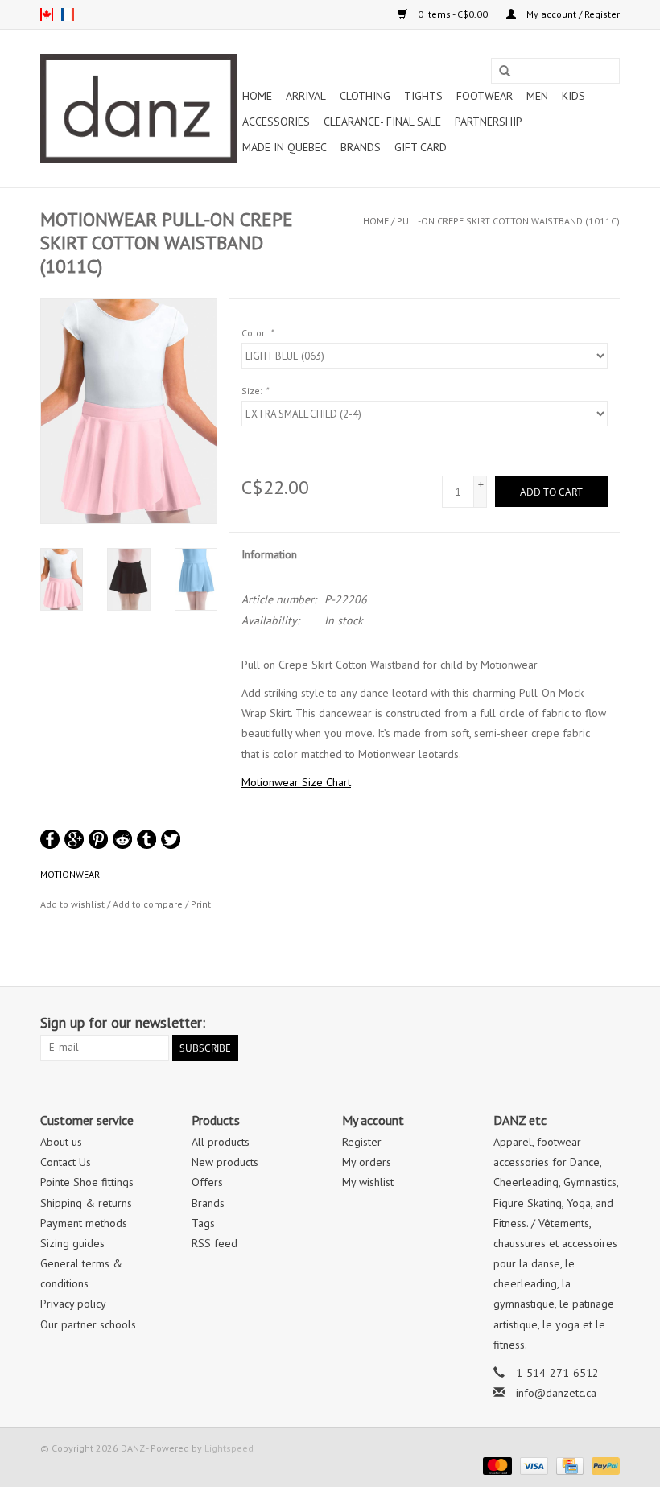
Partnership (488, 121)
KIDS (573, 96)
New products (225, 1162)
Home (257, 96)
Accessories (276, 121)
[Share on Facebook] (50, 839)
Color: (257, 333)
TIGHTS (423, 96)
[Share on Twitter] (170, 839)
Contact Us (65, 1162)
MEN (537, 96)
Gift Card (420, 147)
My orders (366, 1162)
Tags (203, 1223)
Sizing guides (72, 1243)
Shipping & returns (86, 1203)
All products (221, 1142)
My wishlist (368, 1182)
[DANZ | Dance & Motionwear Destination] (138, 108)
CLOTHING (365, 96)
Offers (207, 1182)
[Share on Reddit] (122, 839)
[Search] (504, 71)
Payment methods (83, 1223)
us (46, 14)
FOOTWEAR (484, 96)
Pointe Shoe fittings (87, 1182)
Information (269, 554)
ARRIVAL (306, 96)
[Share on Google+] (74, 839)
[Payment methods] (495, 1465)
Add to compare (149, 904)
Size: (254, 391)
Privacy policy (73, 1303)
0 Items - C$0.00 (452, 14)
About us (61, 1142)
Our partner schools (88, 1324)
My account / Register (572, 14)
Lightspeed (229, 1448)
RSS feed (214, 1243)
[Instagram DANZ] (607, 1023)
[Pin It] (98, 839)
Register (362, 1142)
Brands (360, 147)
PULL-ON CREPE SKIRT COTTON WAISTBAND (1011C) (508, 221)
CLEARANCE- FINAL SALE (382, 121)
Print (201, 904)
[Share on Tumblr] (146, 839)
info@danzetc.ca (556, 1393)
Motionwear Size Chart (296, 782)
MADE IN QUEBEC (284, 147)
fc (67, 14)
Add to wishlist (72, 904)
